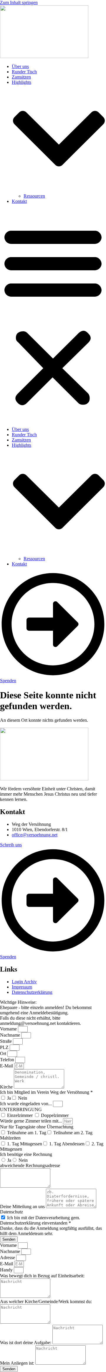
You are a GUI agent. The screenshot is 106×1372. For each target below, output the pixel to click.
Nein (22, 1098)
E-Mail (7, 1065)
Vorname (9, 1028)
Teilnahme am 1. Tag (26, 1132)
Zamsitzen (21, 76)
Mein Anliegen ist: (17, 1363)
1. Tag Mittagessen (24, 1143)
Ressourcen (34, 195)
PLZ (5, 1047)
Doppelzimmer (55, 1115)
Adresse (8, 1257)
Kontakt (19, 201)
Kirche (7, 1086)
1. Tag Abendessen (67, 1143)
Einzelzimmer (20, 1115)
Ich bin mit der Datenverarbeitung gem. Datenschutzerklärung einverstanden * (40, 1220)
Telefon (7, 1059)
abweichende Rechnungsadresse (30, 1165)
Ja (9, 1098)
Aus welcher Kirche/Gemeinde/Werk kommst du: (46, 1301)
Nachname (10, 1035)
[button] (53, 315)
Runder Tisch (24, 71)
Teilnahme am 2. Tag (72, 1132)
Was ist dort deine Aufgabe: (26, 1342)
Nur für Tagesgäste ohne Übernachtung (36, 1126)
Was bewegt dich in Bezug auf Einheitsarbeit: (42, 1275)
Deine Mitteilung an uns (23, 1206)
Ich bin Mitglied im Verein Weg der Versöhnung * (46, 1092)
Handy (7, 1269)
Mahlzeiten (10, 1137)
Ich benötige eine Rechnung (26, 1154)
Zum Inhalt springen (19, 2)
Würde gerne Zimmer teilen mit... (31, 1120)
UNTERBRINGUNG (21, 1109)
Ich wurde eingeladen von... (26, 1103)
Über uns (20, 66)
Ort (3, 1053)
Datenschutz (11, 1211)
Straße (6, 1041)
